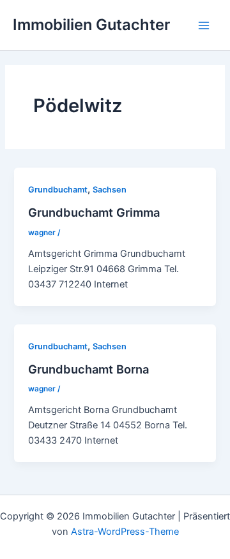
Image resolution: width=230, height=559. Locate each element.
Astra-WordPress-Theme (125, 531)
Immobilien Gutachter (91, 24)
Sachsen (109, 189)
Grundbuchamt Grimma (94, 212)
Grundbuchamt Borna (88, 369)
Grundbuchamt (58, 189)
